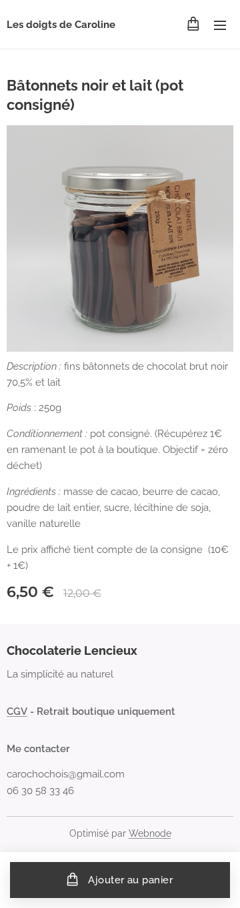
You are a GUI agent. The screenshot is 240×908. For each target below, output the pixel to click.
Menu (220, 24)
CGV (17, 711)
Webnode (150, 833)
